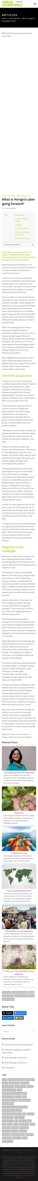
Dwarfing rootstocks (9, 1090)
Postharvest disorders (10, 1131)
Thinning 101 (10, 1068)
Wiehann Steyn (7, 1141)
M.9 (16, 1121)
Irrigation (30, 1114)
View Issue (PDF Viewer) (12, 245)
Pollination (6, 1128)
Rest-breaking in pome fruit (16, 1057)
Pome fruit (15, 1128)
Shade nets (6, 1134)
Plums (32, 1124)
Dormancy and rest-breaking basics (19, 1044)
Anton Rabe (19, 215)
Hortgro (18, 225)
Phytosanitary (24, 1124)
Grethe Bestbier (8, 1104)
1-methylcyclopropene (16, 1080)
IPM (24, 1114)
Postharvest (24, 1128)
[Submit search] (34, 1031)
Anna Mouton (29, 1080)
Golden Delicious (24, 1100)
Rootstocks (22, 1131)
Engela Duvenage (8, 1097)
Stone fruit (29, 1134)
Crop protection (20, 1086)
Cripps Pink (24, 1083)
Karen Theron (19, 1117)
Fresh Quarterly (10, 208)
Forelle (18, 1097)
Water (25, 1138)
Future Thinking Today (19, 992)
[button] (35, 4)
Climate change (14, 1083)
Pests (15, 1124)
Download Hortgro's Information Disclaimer (18, 1171)
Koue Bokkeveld (8, 1121)
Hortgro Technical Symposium (24, 996)
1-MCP (5, 1080)
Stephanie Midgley (18, 1134)
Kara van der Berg (22, 238)
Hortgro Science (21, 228)
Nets (4, 1124)
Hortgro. (21, 1150)
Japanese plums (8, 1117)
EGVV (19, 1090)
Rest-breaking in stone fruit (16, 1063)
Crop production (8, 1086)
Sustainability (7, 1138)
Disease (30, 1086)
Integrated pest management (12, 1114)
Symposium (17, 1138)
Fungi (24, 1097)
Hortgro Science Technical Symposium (15, 1107)
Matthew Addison (25, 1121)
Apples (5, 1083)
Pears (10, 1124)
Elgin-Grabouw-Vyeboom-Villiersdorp (14, 1093)
